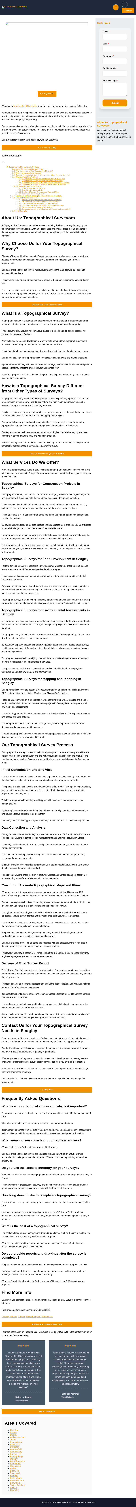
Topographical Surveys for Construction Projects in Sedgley (43, 179)
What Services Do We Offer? (27, 177)
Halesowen (15, 1466)
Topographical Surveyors (25, 106)
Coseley (5, 1316)
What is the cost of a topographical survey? (37, 207)
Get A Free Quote (47, 1411)
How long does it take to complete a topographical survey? (43, 205)
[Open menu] (116, 7)
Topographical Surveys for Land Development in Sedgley (42, 181)
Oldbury (14, 1459)
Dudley (21, 1316)
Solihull (13, 1487)
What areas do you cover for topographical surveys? (40, 201)
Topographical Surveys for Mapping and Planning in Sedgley (44, 184)
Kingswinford (16, 1442)
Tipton (13, 1440)
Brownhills (15, 1483)
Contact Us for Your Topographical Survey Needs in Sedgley (39, 196)
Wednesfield (16, 1449)
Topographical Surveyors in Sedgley (24, 167)
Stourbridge (15, 1464)
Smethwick (15, 1473)
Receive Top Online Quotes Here (47, 1324)
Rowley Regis (16, 1456)
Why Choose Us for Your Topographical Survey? (34, 171)
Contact (128, 10)
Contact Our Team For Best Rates (47, 305)
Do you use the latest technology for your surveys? (40, 203)
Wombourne (47, 1316)
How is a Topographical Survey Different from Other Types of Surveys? (43, 175)
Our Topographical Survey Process (29, 186)
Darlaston (14, 1447)
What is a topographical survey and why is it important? (41, 200)
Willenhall (15, 1444)
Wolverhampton (33, 1316)
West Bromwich (17, 1461)
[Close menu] (125, 5)
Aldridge (14, 1476)
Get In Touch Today (47, 148)
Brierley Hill (15, 1454)
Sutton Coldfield (17, 1485)
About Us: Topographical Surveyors (29, 169)
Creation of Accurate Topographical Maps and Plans (40, 192)
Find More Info (21, 211)
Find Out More (47, 1090)
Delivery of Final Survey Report (33, 194)
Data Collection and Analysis (32, 190)
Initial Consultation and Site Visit (33, 188)
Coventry (14, 1490)
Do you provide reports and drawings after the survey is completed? (46, 209)
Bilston (13, 1316)
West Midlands (17, 1480)
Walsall (13, 1468)
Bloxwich (14, 1471)
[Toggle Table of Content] (4, 162)
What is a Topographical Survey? (28, 173)
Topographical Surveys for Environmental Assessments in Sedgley (45, 182)
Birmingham (16, 1478)
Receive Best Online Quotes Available (47, 454)
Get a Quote (45, 94)
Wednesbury (16, 1452)
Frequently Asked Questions (26, 198)
